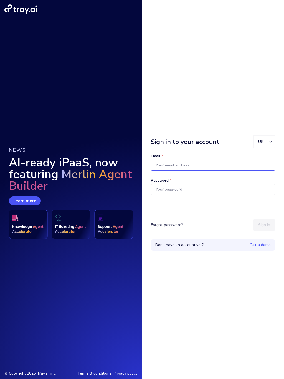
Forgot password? (167, 225)
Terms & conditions (94, 373)
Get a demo (260, 244)
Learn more (24, 201)
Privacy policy (126, 373)
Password (161, 180)
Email (157, 156)
